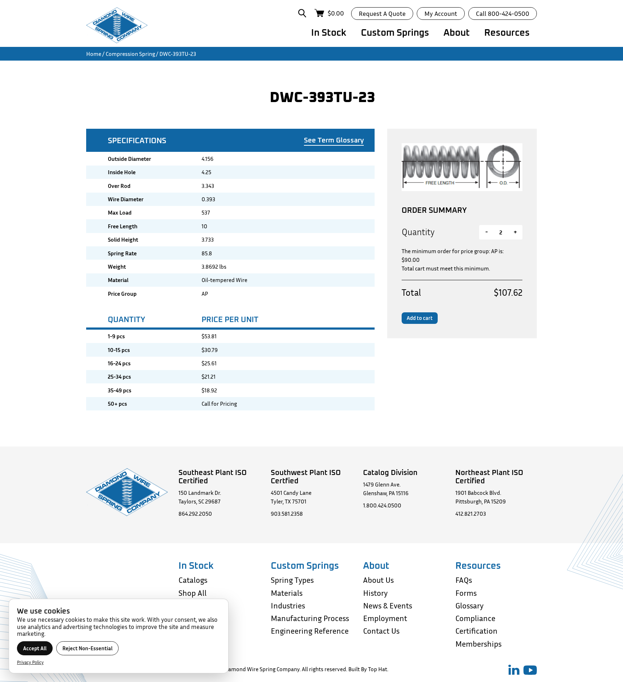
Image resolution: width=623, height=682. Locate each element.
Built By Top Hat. (368, 669)
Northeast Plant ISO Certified (489, 476)
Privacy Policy (30, 662)
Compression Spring (130, 53)
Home (93, 53)
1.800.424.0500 (382, 505)
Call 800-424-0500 (502, 13)
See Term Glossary (334, 140)
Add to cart (420, 318)
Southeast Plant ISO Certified (212, 476)
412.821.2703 (470, 513)
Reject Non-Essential (87, 648)
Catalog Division (390, 472)
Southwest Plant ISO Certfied (306, 476)
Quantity (418, 232)
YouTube (530, 670)
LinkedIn (514, 670)
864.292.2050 (195, 513)
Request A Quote (382, 13)
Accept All (35, 648)
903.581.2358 (287, 513)
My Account (440, 13)
